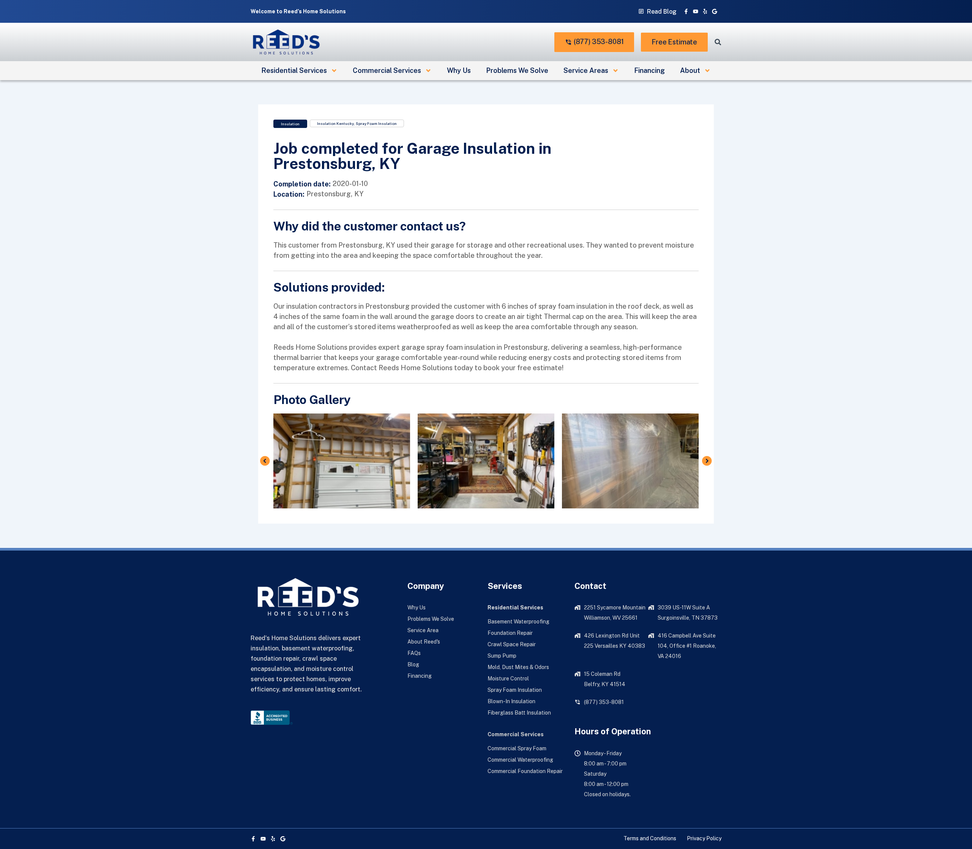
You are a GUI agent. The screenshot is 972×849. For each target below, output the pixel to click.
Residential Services (294, 70)
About (690, 70)
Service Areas (585, 70)
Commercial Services (387, 70)
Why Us (459, 70)
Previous (265, 461)
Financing (649, 70)
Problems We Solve (517, 70)
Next (707, 461)
